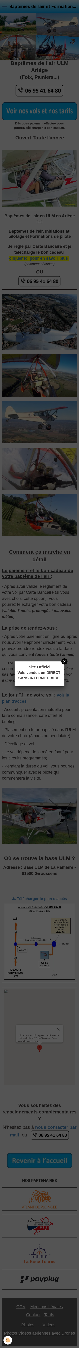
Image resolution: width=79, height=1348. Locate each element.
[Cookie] (7, 1340)
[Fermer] (64, 661)
